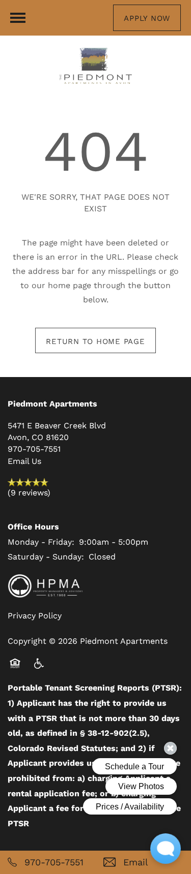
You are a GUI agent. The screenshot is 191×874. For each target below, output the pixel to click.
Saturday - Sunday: (46, 556)
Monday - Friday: (41, 541)
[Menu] (17, 18)
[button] (147, 18)
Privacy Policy (35, 615)
